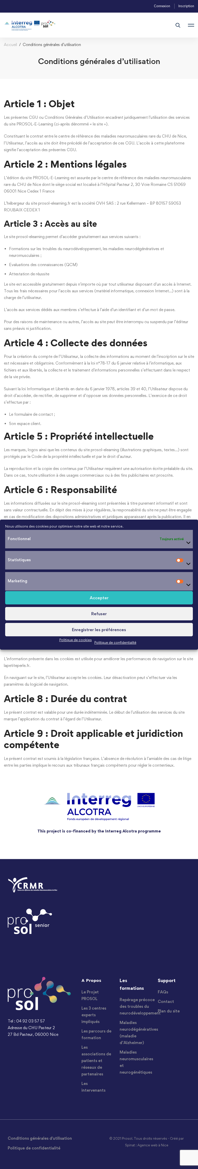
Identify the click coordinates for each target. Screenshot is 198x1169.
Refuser (99, 613)
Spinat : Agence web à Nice (146, 1145)
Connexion (162, 6)
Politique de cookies (75, 640)
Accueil (10, 44)
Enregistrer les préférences (99, 629)
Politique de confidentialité (115, 642)
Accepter (99, 597)
